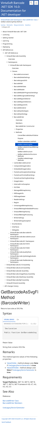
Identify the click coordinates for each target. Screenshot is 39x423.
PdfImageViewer (19, 196)
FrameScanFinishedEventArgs (24, 175)
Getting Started (8, 38)
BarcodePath (18, 83)
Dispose (20, 138)
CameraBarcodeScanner (22, 163)
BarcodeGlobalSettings (22, 77)
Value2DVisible (13, 368)
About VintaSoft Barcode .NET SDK (15, 32)
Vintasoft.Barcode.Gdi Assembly (17, 271)
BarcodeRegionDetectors (22, 102)
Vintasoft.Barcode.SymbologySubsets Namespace (23, 257)
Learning (6, 41)
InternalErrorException (22, 184)
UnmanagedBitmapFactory (23, 206)
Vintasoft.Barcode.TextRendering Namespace (21, 261)
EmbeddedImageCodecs (22, 169)
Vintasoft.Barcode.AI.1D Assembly (18, 265)
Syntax (3, 25)
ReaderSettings (19, 199)
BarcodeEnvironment (21, 74)
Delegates (15, 230)
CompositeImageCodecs (22, 166)
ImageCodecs (18, 181)
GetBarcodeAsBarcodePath (27, 141)
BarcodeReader (19, 90)
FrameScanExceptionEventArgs (24, 172)
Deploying (6, 47)
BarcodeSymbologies (21, 111)
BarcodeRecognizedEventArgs (24, 96)
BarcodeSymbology (20, 114)
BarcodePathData (20, 86)
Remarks (10, 25)
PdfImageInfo (19, 193)
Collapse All (6, 27)
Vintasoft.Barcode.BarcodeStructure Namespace (22, 238)
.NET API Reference (11, 53)
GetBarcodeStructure (25, 152)
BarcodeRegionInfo (20, 105)
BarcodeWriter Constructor (25, 126)
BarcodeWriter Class (30, 20)
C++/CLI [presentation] (33, 323)
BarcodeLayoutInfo (20, 80)
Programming (7, 44)
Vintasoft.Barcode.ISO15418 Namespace (20, 245)
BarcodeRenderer (20, 108)
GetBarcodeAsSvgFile (25, 144)
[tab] (9, 319)
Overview (11, 59)
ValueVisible (11, 363)
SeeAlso (27, 25)
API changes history (11, 286)
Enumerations (17, 224)
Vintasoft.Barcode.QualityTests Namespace (20, 253)
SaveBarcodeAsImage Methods (25, 159)
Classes (14, 71)
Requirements (19, 25)
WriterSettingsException (22, 221)
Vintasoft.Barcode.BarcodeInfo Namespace (20, 233)
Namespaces (12, 62)
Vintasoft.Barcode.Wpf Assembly (17, 280)
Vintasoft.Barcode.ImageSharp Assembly (20, 274)
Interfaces (15, 227)
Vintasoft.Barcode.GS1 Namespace (22, 241)
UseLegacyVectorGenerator (19, 365)
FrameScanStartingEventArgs (24, 178)
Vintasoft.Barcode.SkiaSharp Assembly (19, 277)
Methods (19, 132)
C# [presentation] (18, 319)
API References (8, 50)
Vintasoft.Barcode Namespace (11, 20)
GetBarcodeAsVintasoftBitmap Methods (28, 148)
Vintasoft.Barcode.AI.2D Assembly (18, 268)
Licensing (6, 35)
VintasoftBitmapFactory (22, 212)
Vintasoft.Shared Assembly (15, 283)
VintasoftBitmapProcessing (23, 215)
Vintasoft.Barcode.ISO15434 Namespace (20, 249)
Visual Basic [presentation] (9, 319)
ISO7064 (17, 187)
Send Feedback (6, 422)
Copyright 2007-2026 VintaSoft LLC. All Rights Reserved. (19, 419)
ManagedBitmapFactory (22, 190)
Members (19, 123)
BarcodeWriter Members (12, 403)
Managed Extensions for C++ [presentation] (16, 323)
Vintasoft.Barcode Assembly (16, 56)
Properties (19, 129)
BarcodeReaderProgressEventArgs (26, 93)
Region (16, 202)
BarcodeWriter (19, 117)
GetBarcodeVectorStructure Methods (27, 155)
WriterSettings (19, 218)
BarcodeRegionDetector (22, 99)
